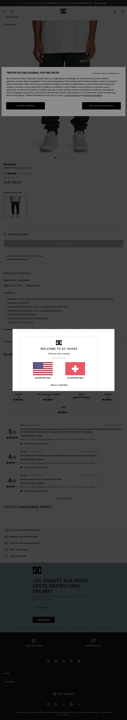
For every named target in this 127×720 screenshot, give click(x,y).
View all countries (59, 385)
